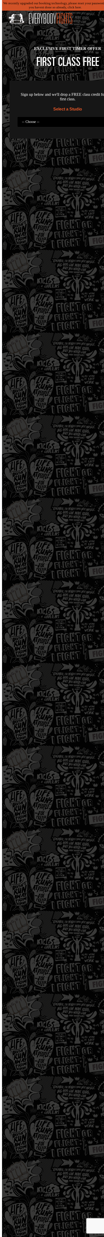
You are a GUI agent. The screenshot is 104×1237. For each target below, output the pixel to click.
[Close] (12, 18)
